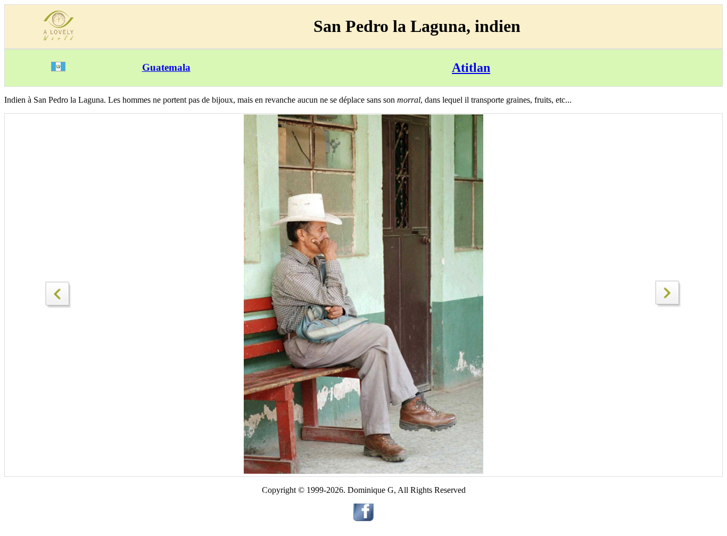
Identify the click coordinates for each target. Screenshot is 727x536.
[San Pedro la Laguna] (58, 291)
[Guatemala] (58, 68)
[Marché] (668, 304)
